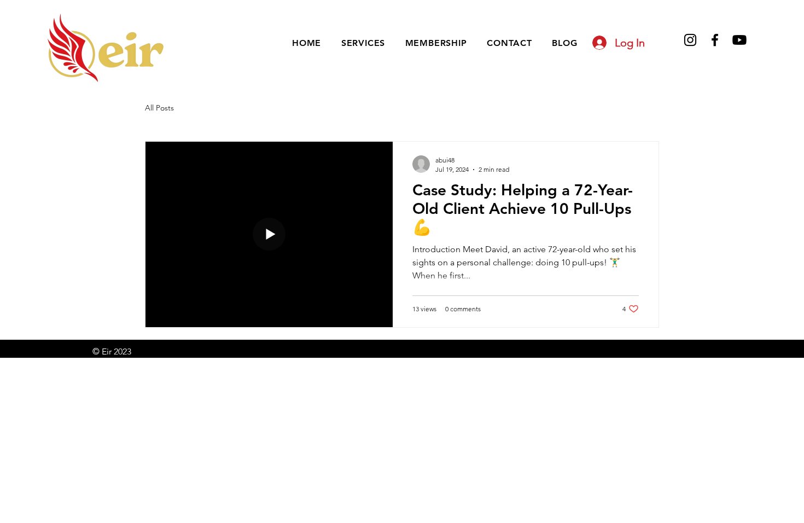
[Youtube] (739, 40)
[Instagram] (690, 40)
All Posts (159, 108)
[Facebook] (715, 40)
